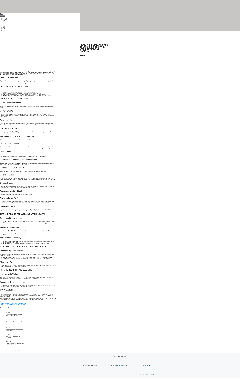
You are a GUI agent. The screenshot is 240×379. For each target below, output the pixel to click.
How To (4, 21)
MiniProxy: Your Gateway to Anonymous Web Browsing (13, 304)
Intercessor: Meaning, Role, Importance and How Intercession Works (14, 315)
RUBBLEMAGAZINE (122, 365)
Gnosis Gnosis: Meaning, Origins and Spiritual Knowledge (14, 322)
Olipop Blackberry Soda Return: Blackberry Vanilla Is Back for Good (15, 344)
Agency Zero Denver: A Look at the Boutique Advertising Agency (13, 351)
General (82, 55)
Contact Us (4, 28)
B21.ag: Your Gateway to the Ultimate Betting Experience (13, 303)
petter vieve (82, 54)
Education (4, 19)
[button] (1, 13)
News (3, 22)
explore (48, 73)
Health (3, 20)
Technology (5, 24)
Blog (3, 26)
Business (4, 18)
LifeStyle (4, 25)
